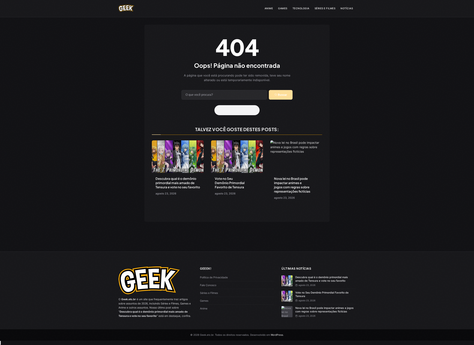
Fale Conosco (208, 285)
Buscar (282, 94)
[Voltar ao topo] (0, 343)
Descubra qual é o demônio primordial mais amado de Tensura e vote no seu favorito (178, 182)
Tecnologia (301, 8)
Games (282, 8)
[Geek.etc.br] (126, 10)
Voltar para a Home (238, 110)
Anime (269, 8)
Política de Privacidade (214, 277)
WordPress (277, 334)
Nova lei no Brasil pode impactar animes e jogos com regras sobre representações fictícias (292, 184)
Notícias (347, 8)
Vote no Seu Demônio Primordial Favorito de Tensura (230, 182)
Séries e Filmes (325, 8)
